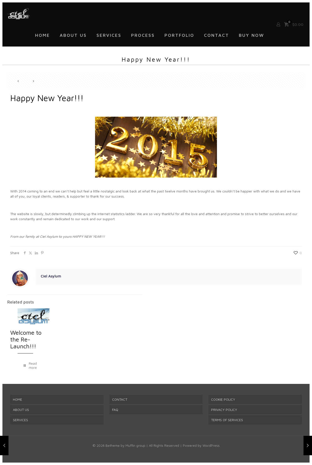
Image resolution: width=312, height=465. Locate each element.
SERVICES (20, 420)
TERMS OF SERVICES (227, 420)
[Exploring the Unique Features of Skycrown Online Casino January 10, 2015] (307, 445)
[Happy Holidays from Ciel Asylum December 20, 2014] (4, 445)
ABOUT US (21, 410)
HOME (17, 399)
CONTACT (119, 399)
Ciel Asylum (51, 276)
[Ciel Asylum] (18, 13)
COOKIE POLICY (223, 399)
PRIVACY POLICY (224, 410)
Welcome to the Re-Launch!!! (25, 339)
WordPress (211, 445)
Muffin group (135, 445)
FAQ (115, 410)
